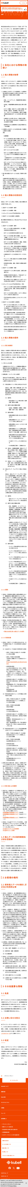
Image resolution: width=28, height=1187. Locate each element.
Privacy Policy (12, 1186)
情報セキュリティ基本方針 (7, 1126)
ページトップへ (15, 1080)
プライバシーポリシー (6, 1124)
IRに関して (4, 1151)
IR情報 (2, 1108)
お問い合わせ (5, 1140)
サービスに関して (5, 1144)
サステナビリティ (5, 1102)
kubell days (3, 1173)
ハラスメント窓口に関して (7, 1155)
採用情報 (3, 1118)
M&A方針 (3, 1097)
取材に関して (5, 1148)
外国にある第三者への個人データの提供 (14, 631)
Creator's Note (4, 1179)
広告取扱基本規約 (5, 1132)
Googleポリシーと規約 (9, 830)
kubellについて (5, 1086)
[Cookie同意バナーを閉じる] (26, 1183)
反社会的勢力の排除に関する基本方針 (9, 1129)
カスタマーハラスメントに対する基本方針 (10, 1134)
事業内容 (3, 1091)
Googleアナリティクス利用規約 (11, 828)
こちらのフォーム (5, 1033)
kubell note (3, 1176)
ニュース (3, 1113)
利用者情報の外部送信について (11, 812)
